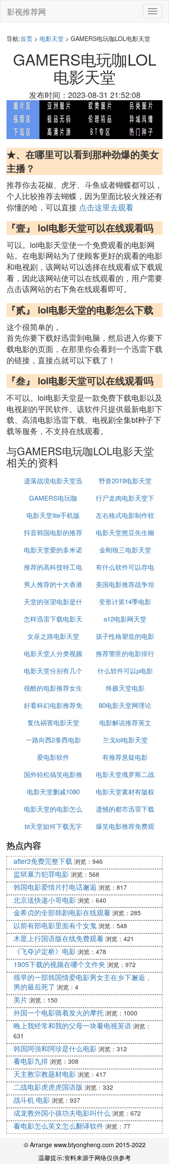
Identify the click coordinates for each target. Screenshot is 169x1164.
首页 (26, 38)
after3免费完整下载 (42, 861)
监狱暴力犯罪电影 (41, 874)
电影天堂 (51, 38)
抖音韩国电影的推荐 (53, 532)
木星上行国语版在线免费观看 (58, 938)
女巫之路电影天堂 (53, 636)
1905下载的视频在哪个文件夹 (59, 964)
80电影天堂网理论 (125, 705)
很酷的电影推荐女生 (53, 687)
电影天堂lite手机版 (53, 515)
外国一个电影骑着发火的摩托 (58, 1013)
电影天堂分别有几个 (53, 670)
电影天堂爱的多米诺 (53, 549)
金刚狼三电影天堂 (125, 549)
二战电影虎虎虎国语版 (48, 1087)
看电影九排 (30, 1061)
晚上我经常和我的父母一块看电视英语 (72, 1026)
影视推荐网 (26, 11)
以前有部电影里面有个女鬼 (55, 925)
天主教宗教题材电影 (44, 1074)
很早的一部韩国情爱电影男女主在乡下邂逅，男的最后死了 (82, 982)
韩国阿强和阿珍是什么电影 (55, 1048)
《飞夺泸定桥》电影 (44, 951)
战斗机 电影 (31, 1100)
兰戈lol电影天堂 (125, 739)
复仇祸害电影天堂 (53, 722)
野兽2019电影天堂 (125, 480)
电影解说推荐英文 (125, 722)
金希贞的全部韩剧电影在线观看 (61, 912)
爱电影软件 (53, 756)
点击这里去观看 (106, 207)
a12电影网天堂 (125, 618)
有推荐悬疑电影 (125, 756)
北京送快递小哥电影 (44, 900)
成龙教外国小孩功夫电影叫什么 (61, 1113)
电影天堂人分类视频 (53, 653)
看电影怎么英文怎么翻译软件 (58, 1126)
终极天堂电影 (125, 687)
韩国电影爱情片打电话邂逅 (55, 887)
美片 (20, 1000)
